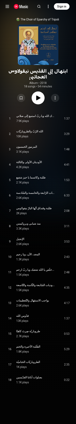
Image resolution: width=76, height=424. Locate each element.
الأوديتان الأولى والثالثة (29, 162)
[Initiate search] (39, 6)
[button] (21, 98)
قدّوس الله (22, 315)
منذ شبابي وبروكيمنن (28, 223)
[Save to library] (21, 97)
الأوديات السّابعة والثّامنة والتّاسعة (35, 285)
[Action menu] (55, 98)
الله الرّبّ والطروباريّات (29, 131)
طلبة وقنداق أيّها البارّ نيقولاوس (34, 208)
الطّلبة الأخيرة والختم (28, 346)
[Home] (21, 6)
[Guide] (7, 6)
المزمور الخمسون (26, 146)
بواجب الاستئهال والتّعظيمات (32, 300)
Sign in (61, 6)
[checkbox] (66, 118)
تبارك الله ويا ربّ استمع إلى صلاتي (35, 116)
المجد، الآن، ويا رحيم (28, 254)
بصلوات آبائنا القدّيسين (29, 377)
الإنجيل (20, 239)
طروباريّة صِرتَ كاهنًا (28, 331)
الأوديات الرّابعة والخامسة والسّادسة (35, 192)
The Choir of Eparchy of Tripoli (39, 19)
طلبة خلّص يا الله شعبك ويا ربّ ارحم (35, 269)
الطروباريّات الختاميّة (28, 362)
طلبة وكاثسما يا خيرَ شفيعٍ (31, 177)
